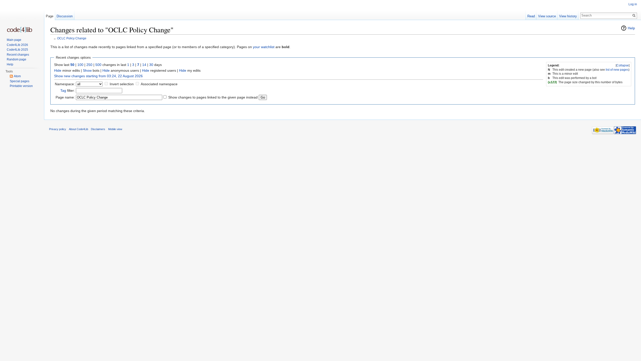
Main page (14, 40)
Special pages (19, 81)
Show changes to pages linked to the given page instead (213, 97)
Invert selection (122, 84)
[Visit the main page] (19, 30)
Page (49, 16)
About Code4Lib (78, 129)
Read (531, 16)
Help (631, 28)
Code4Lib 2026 (17, 45)
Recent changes (18, 54)
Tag (63, 90)
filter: (67, 90)
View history (568, 16)
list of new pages (617, 69)
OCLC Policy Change (71, 38)
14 (144, 65)
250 (89, 65)
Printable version (21, 86)
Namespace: (65, 84)
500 (98, 65)
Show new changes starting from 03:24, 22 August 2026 (98, 76)
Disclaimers (98, 129)
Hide (57, 70)
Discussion (65, 16)
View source (547, 16)
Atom (17, 76)
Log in (632, 4)
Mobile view (115, 129)
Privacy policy (57, 129)
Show (87, 70)
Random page (16, 59)
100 (80, 65)
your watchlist (263, 47)
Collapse (622, 65)
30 (151, 65)
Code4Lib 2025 (17, 49)
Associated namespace (159, 84)
